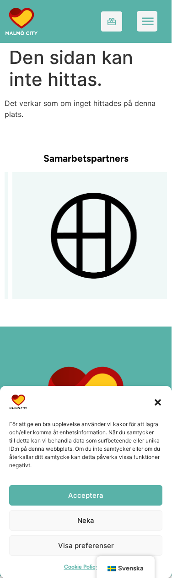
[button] (157, 401)
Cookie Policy (81, 567)
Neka (85, 520)
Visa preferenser (86, 545)
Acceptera (85, 495)
